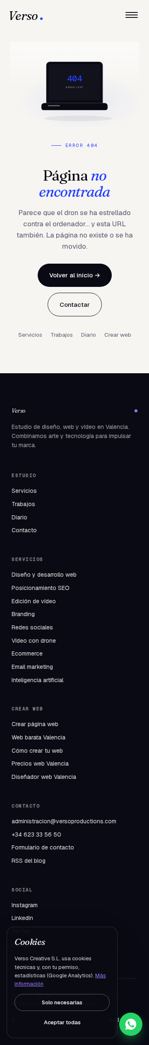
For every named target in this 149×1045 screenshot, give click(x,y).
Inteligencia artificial (37, 680)
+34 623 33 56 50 (36, 834)
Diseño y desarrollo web (44, 574)
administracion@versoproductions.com (64, 821)
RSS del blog (29, 860)
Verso (23, 16)
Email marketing (32, 667)
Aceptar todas (62, 1022)
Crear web (117, 334)
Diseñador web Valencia (44, 777)
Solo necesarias (62, 1002)
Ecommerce (27, 653)
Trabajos (61, 334)
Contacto (24, 530)
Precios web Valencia (40, 763)
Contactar (75, 304)
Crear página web (35, 724)
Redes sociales (32, 627)
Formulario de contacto (43, 847)
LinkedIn (22, 918)
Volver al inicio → (74, 275)
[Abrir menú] (132, 16)
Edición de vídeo (34, 601)
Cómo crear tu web (37, 750)
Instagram (25, 905)
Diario (88, 334)
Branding (23, 614)
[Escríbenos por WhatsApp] (130, 1024)
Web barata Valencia (38, 737)
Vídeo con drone (34, 640)
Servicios (30, 334)
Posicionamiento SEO (41, 588)
